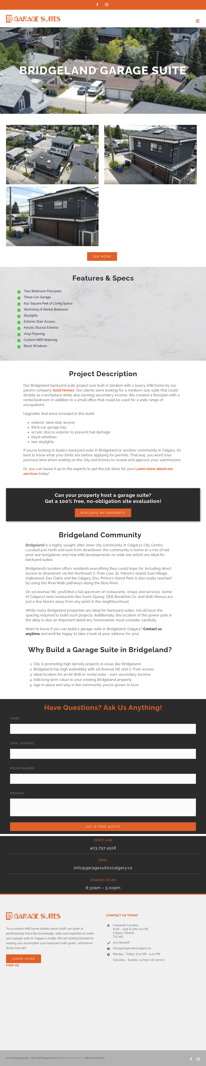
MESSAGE (17, 793)
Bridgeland (35, 545)
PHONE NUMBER (22, 768)
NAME (15, 718)
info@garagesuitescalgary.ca (132, 948)
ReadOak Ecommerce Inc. (68, 1058)
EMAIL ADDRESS (23, 743)
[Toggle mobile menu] (198, 21)
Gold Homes (63, 390)
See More (102, 256)
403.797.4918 (121, 942)
